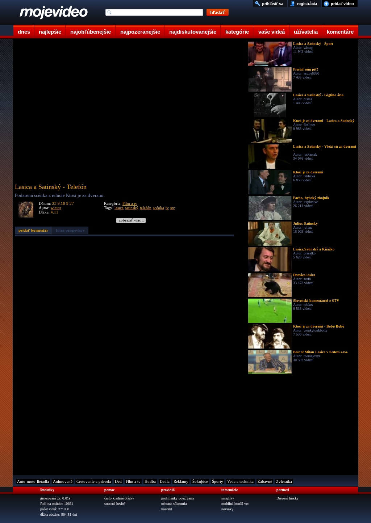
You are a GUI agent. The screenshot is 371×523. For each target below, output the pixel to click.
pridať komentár (33, 230)
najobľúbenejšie (90, 32)
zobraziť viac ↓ (131, 220)
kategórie (237, 32)
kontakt (166, 509)
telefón (145, 208)
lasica (119, 208)
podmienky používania (177, 498)
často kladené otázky (119, 498)
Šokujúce (200, 481)
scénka (158, 208)
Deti (118, 481)
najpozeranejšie (140, 32)
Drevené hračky (287, 498)
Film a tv (129, 203)
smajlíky (227, 498)
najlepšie (50, 32)
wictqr (56, 208)
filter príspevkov (70, 230)
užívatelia (306, 32)
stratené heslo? (114, 504)
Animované (62, 481)
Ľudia (165, 481)
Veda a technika (240, 481)
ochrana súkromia (174, 504)
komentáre (340, 32)
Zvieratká (284, 481)
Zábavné (265, 481)
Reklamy (181, 481)
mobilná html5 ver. (235, 504)
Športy (217, 481)
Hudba (150, 481)
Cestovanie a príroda (93, 481)
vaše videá (271, 32)
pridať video (342, 3)
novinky (227, 509)
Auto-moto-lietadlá (33, 481)
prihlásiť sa (272, 3)
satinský (131, 208)
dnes (24, 32)
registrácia (307, 3)
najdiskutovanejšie (192, 32)
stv (172, 208)
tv (167, 208)
